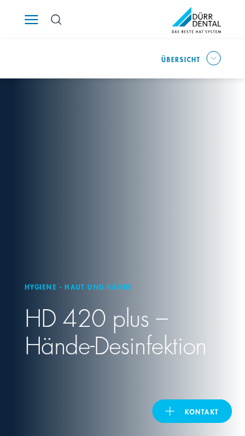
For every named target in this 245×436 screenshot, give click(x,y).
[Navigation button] (31, 19)
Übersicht (181, 59)
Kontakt (202, 411)
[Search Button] (56, 19)
